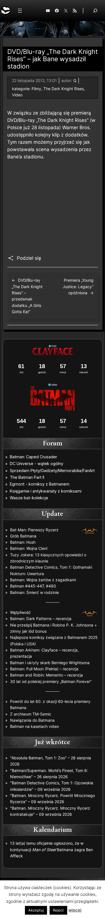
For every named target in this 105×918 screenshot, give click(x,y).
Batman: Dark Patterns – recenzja (40, 618)
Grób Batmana (23, 536)
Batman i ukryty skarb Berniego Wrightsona (50, 662)
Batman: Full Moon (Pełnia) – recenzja (44, 668)
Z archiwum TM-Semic (30, 714)
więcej (74, 910)
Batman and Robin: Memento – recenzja (46, 675)
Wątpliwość (20, 612)
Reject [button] (58, 910)
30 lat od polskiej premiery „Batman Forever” (51, 681)
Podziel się (29, 258)
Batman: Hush (23, 542)
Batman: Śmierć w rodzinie (34, 592)
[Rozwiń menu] (20, 10)
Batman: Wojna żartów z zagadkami (43, 579)
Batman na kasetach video (34, 726)
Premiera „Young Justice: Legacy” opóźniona (78, 286)
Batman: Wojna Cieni (28, 548)
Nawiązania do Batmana (32, 720)
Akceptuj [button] (36, 910)
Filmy (36, 88)
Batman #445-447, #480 (33, 586)
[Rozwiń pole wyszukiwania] (95, 10)
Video (17, 94)
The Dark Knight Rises (63, 88)
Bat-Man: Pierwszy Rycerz (34, 529)
